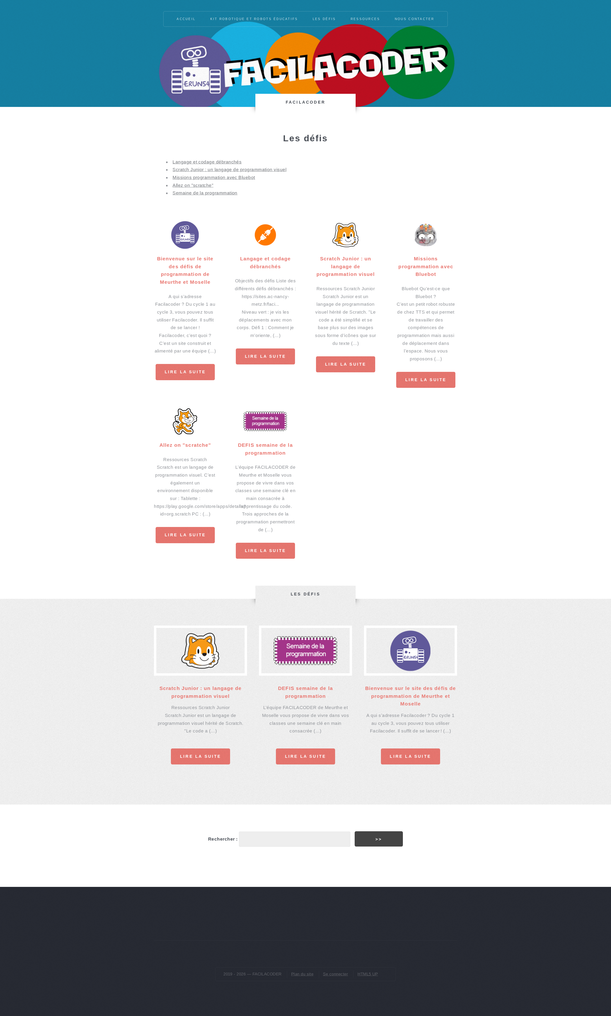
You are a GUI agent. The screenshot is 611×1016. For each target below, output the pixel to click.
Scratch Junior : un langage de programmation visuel (229, 169)
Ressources (365, 19)
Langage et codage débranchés (207, 161)
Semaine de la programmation (205, 192)
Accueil (186, 19)
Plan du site (302, 974)
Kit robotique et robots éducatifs (254, 19)
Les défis (324, 19)
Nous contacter (414, 19)
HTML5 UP (368, 974)
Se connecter (335, 974)
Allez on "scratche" (193, 185)
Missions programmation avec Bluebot (214, 177)
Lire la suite (185, 372)
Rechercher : (223, 839)
